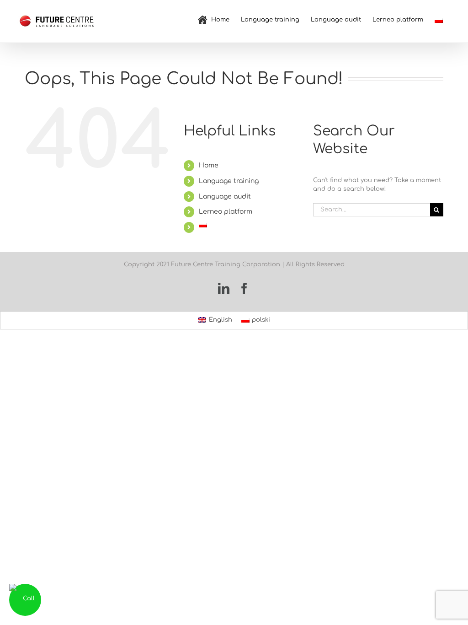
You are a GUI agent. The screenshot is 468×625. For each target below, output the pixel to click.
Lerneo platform (225, 211)
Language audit (225, 196)
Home (208, 165)
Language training (229, 181)
